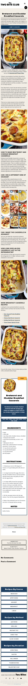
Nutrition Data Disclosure (12, 525)
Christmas (14, 650)
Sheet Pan (14, 634)
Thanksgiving (14, 663)
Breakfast (14, 606)
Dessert (14, 602)
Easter (14, 654)
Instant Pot (14, 630)
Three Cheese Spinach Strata (11, 322)
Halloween (14, 658)
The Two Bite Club (17, 684)
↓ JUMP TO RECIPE (14, 27)
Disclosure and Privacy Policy (17, 73)
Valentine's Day (14, 667)
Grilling (14, 626)
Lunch (14, 610)
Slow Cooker (14, 639)
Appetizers (14, 598)
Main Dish (14, 593)
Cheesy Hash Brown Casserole (12, 318)
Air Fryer (14, 622)
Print (22, 378)
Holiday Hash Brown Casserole (12, 320)
